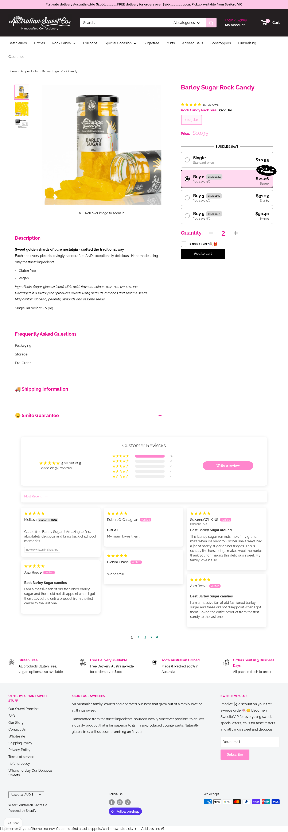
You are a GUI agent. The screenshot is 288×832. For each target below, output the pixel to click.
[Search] (211, 22)
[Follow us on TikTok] (128, 802)
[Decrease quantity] (211, 233)
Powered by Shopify (22, 810)
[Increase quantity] (236, 233)
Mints (171, 43)
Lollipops (90, 43)
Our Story (16, 723)
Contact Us (17, 729)
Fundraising (247, 43)
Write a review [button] (228, 465)
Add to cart (203, 254)
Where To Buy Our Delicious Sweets (30, 773)
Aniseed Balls (192, 43)
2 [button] (138, 637)
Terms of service (21, 757)
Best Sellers (17, 43)
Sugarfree (151, 43)
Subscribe (235, 754)
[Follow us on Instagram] (120, 802)
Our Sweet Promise (23, 709)
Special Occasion (118, 43)
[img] (34, 513)
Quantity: (192, 233)
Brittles (39, 43)
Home (12, 71)
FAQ (11, 716)
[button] (191, 105)
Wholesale (16, 736)
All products (29, 71)
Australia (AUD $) (22, 794)
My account (235, 25)
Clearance (16, 57)
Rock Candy (61, 43)
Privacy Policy (19, 750)
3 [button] (145, 637)
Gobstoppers (220, 43)
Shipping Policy (20, 743)
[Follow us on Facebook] (112, 802)
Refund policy (19, 764)
